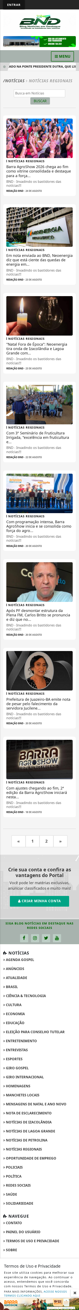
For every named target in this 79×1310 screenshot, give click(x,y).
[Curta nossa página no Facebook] (24, 938)
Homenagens (17, 1086)
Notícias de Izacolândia (28, 1122)
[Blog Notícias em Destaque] (39, 22)
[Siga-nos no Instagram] (35, 938)
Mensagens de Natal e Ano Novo (35, 1104)
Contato (13, 1223)
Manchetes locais (22, 1095)
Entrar (14, 5)
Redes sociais (18, 1185)
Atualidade (16, 977)
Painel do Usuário (22, 1232)
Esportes (14, 1059)
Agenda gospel (19, 959)
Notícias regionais (23, 1149)
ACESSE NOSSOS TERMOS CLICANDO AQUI (35, 1293)
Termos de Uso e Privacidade (32, 1241)
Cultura (13, 1005)
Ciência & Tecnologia (25, 996)
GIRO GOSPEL (17, 1068)
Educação (14, 1023)
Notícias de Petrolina (26, 1140)
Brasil (11, 986)
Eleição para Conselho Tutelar (35, 1032)
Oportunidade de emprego (30, 1158)
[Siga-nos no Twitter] (46, 938)
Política (13, 1176)
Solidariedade (19, 1203)
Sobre (11, 1250)
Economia (15, 1014)
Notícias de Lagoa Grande (30, 1131)
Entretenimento (21, 1041)
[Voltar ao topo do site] (72, 720)
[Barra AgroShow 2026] (39, 1303)
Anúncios (14, 968)
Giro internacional (24, 1077)
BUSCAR (40, 101)
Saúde (11, 1194)
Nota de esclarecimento (28, 1113)
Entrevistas (16, 1050)
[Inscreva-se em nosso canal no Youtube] (57, 938)
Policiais (14, 1167)
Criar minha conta (41, 901)
